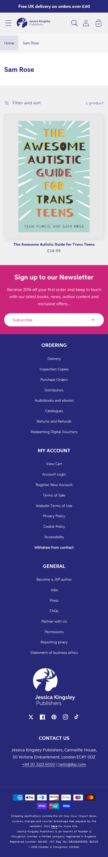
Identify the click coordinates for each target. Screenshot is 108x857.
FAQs (54, 610)
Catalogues (54, 410)
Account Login (54, 474)
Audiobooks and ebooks (54, 400)
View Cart (54, 463)
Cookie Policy (54, 526)
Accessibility (54, 537)
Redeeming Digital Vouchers (54, 431)
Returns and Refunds (54, 421)
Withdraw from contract (54, 547)
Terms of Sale (54, 495)
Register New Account (54, 484)
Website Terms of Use (54, 505)
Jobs (54, 589)
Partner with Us (54, 621)
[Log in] (86, 23)
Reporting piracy (54, 642)
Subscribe (23, 319)
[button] (8, 23)
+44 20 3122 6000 (38, 764)
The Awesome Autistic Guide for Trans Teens (54, 244)
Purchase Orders (54, 379)
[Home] (33, 23)
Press (54, 600)
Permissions (54, 631)
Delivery (54, 358)
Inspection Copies (54, 369)
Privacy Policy (54, 516)
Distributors (54, 390)
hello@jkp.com (72, 764)
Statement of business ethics (54, 652)
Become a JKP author (54, 579)
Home (9, 43)
